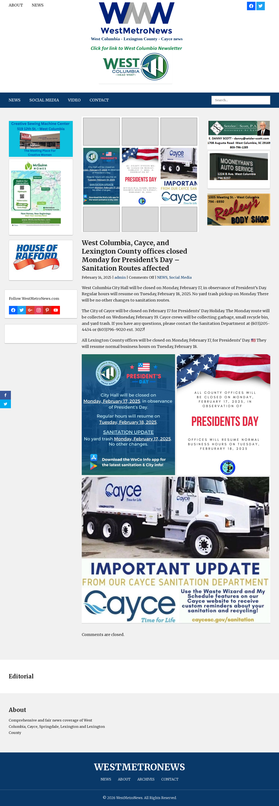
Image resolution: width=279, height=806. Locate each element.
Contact (99, 100)
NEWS (38, 5)
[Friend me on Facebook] (251, 5)
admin (120, 277)
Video (74, 100)
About (16, 5)
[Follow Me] (260, 5)
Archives (146, 779)
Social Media (44, 100)
